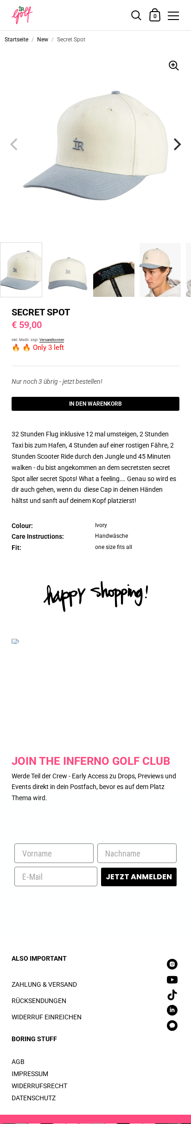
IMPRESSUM (30, 1073)
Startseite (16, 39)
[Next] (176, 144)
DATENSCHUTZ (34, 1098)
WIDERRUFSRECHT (39, 1086)
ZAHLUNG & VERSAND (44, 984)
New (42, 39)
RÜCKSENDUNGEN (39, 1000)
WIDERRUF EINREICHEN (47, 1017)
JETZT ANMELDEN (139, 876)
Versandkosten (51, 340)
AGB (18, 1061)
